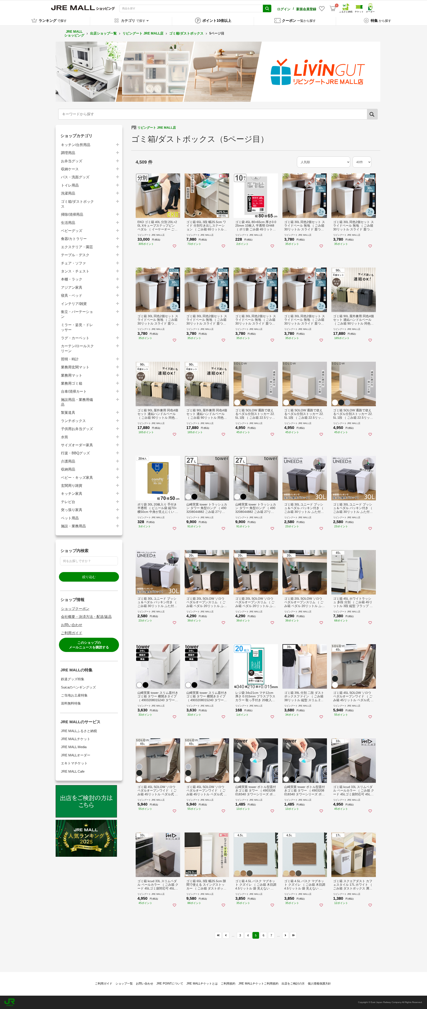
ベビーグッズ (71, 231)
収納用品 (68, 469)
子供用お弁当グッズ (77, 429)
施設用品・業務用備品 (77, 402)
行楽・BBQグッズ (75, 453)
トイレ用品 (70, 185)
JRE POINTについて (169, 983)
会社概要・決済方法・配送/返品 (86, 617)
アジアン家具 (71, 287)
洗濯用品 (68, 193)
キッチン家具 (71, 493)
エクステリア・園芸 (77, 247)
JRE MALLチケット (75, 739)
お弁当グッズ (71, 161)
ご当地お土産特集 (74, 695)
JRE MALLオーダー (75, 755)
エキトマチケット (74, 763)
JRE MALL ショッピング (74, 33)
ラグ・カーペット (75, 338)
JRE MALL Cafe (73, 771)
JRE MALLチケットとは (202, 983)
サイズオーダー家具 (77, 445)
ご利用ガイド (71, 633)
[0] (333, 8)
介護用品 (68, 461)
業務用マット (71, 375)
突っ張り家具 (71, 510)
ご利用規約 (228, 983)
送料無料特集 (71, 703)
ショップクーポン (75, 609)
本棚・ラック (71, 279)
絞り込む (89, 577)
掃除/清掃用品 (72, 214)
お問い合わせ (71, 625)
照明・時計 (70, 359)
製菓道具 (68, 412)
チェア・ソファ (73, 263)
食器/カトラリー (74, 239)
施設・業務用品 (73, 526)
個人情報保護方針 (319, 983)
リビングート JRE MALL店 (143, 33)
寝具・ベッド (71, 295)
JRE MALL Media (74, 747)
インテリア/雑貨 (74, 304)
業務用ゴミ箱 (71, 383)
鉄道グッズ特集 (72, 679)
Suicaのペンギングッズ (78, 687)
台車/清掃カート (74, 391)
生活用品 (68, 223)
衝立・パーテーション (77, 314)
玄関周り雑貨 (71, 485)
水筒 (64, 437)
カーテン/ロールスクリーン (77, 348)
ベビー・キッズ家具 (77, 477)
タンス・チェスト (75, 271)
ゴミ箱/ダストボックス (186, 33)
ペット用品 (70, 518)
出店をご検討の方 (293, 983)
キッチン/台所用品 (75, 145)
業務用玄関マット (75, 367)
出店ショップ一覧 (103, 33)
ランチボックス (73, 421)
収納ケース (70, 169)
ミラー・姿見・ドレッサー (77, 327)
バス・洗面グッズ (75, 177)
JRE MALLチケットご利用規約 (258, 983)
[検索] (372, 114)
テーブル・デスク (75, 255)
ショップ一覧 (124, 983)
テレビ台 (68, 502)
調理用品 (68, 153)
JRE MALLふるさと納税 (79, 731)
